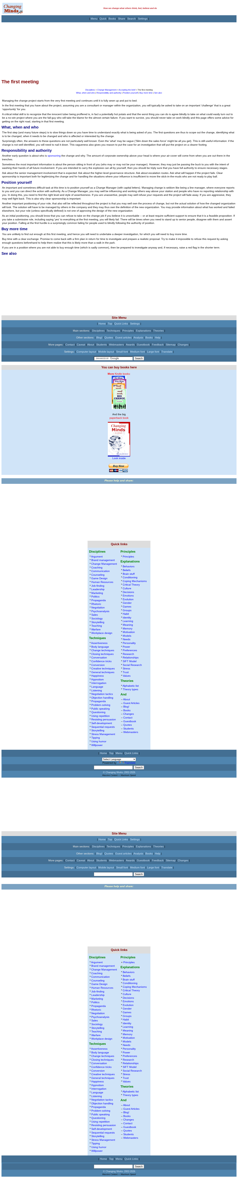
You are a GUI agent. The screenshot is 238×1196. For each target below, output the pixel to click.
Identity (127, 617)
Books (112, 18)
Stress (126, 668)
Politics (95, 596)
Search (131, 18)
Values (127, 675)
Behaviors (128, 566)
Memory (127, 628)
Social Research (132, 664)
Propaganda (98, 600)
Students (101, 344)
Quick (103, 18)
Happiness (97, 675)
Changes (183, 344)
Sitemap (171, 344)
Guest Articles (131, 703)
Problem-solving (100, 704)
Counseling (97, 574)
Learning (128, 621)
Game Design (99, 578)
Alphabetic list (131, 685)
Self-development (101, 723)
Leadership (97, 589)
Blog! (99, 337)
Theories (158, 330)
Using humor (98, 741)
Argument (97, 556)
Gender (127, 602)
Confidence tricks (101, 661)
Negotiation (98, 607)
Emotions (128, 595)
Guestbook (143, 344)
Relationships (131, 657)
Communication (100, 571)
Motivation (129, 632)
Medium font (137, 351)
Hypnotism (97, 679)
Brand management (103, 560)
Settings (142, 18)
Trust (126, 672)
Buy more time (145, 93)
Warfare (96, 629)
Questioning (98, 712)
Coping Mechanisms (135, 581)
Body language (100, 646)
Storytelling (97, 622)
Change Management (107, 90)
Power (126, 646)
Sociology (97, 618)
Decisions (128, 592)
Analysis (138, 337)
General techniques (102, 672)
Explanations (143, 330)
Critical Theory (131, 584)
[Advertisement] (113, 48)
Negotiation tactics (102, 693)
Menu (94, 18)
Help (157, 337)
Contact (70, 344)
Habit (126, 613)
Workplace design (101, 632)
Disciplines (90, 90)
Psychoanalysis (100, 611)
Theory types (130, 689)
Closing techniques (102, 653)
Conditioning (130, 577)
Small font (122, 351)
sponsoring (54, 155)
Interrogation (98, 682)
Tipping (95, 737)
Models (127, 635)
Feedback (158, 344)
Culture (127, 588)
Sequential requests (103, 726)
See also (158, 93)
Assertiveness (99, 643)
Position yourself (130, 93)
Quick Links (121, 323)
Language (97, 686)
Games (127, 606)
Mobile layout (106, 351)
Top (110, 323)
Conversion (98, 664)
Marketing (97, 592)
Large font (153, 351)
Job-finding (97, 585)
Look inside (119, 458)
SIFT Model (129, 661)
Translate (166, 351)
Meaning (128, 624)
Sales (94, 614)
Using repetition (100, 715)
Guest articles (123, 337)
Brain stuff (129, 573)
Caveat (81, 344)
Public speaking (100, 708)
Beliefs (127, 570)
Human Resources (102, 582)
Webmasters (116, 344)
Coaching (96, 567)
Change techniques (102, 650)
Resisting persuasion (103, 719)
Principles (128, 330)
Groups (127, 610)
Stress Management (103, 734)
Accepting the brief (127, 90)
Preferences (130, 650)
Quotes (108, 337)
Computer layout (86, 351)
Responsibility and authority (109, 93)
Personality (129, 643)
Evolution (128, 599)
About (90, 344)
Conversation (99, 657)
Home (102, 323)
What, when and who (85, 93)
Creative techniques (103, 668)
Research (128, 653)
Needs (126, 639)
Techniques (113, 330)
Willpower (97, 745)
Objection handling (102, 697)
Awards (130, 344)
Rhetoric (96, 603)
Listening (96, 690)
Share (121, 18)
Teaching (96, 625)
